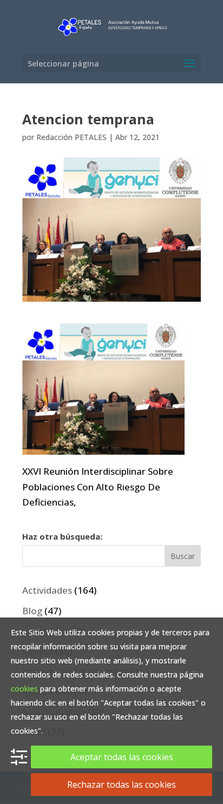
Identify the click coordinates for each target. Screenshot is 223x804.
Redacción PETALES (71, 137)
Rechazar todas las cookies (121, 784)
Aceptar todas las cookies (121, 757)
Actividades (47, 590)
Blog (32, 610)
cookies (24, 688)
